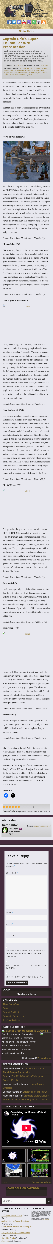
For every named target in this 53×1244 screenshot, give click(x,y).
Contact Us (8, 1008)
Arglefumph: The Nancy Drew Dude (15, 1221)
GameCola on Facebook (24, 1188)
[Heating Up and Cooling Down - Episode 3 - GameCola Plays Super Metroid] (39, 1155)
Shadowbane (43, 73)
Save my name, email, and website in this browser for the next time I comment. (26, 953)
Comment (12, 873)
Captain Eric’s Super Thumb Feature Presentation (20, 43)
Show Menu (26, 31)
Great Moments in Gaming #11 (32, 1031)
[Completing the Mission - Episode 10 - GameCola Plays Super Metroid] (14, 1155)
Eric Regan (19, 65)
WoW (30, 75)
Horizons (34, 73)
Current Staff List (11, 1012)
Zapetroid (5, 1241)
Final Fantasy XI (24, 73)
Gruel (5, 1076)
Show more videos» (41, 1182)
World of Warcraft (21, 75)
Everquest (13, 73)
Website (10, 935)
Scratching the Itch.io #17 (35, 1092)
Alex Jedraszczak (46, 1219)
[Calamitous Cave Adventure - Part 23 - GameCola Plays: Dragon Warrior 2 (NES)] (14, 1170)
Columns (44, 65)
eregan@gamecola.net (42, 826)
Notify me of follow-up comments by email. (26, 966)
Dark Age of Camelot (32, 71)
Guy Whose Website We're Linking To (16, 1227)
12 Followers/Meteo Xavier (11, 1215)
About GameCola (11, 1004)
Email (9, 924)
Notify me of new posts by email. (24, 977)
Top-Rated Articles (11, 1020)
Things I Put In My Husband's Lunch (15, 1232)
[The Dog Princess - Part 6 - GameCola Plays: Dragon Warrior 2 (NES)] (39, 1170)
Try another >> (44, 1058)
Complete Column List (13, 1016)
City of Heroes (19, 71)
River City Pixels (8, 1238)
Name (9, 912)
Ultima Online (9, 75)
